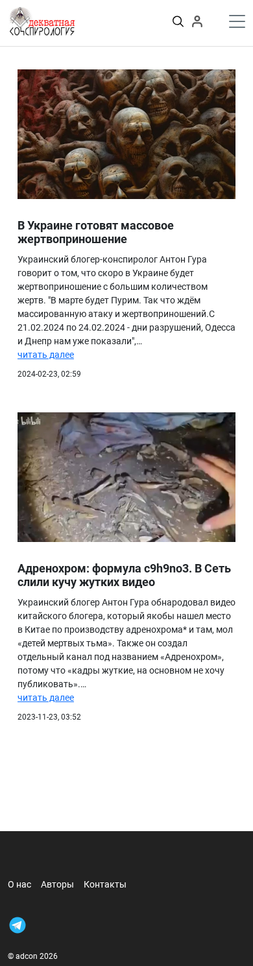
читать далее (46, 354)
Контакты (105, 884)
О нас (19, 884)
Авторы (57, 884)
